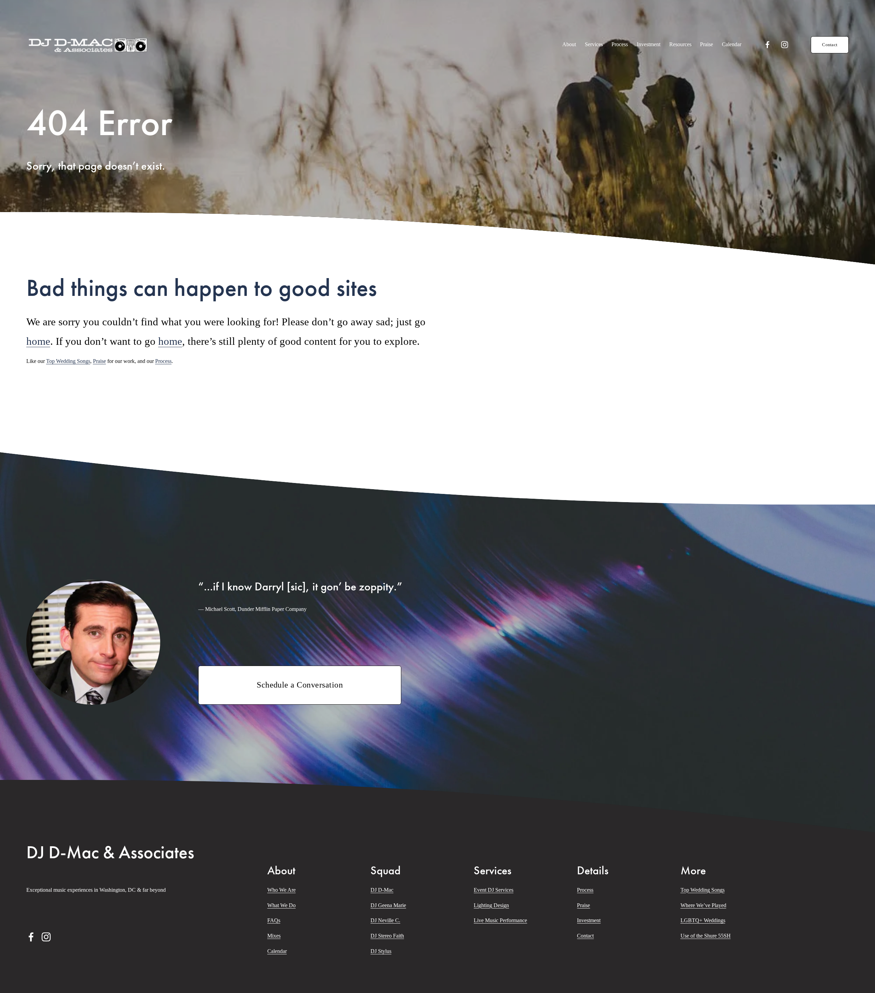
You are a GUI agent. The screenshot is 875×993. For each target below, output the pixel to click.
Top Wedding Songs (68, 361)
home (38, 341)
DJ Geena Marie (388, 905)
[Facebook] (767, 44)
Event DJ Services (493, 890)
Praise (706, 44)
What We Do (281, 905)
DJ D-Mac (382, 890)
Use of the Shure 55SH (706, 936)
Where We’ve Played (703, 905)
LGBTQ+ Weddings (703, 920)
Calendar (731, 44)
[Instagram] (784, 44)
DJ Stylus (381, 951)
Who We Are (281, 890)
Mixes (274, 936)
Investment (648, 44)
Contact (829, 44)
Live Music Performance (500, 920)
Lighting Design (491, 905)
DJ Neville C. (385, 920)
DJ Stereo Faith (387, 936)
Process (619, 44)
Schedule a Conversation (300, 684)
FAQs (273, 920)
